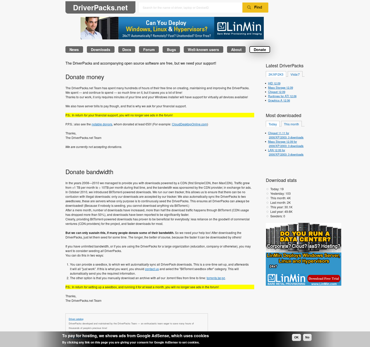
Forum (149, 49)
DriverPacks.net (100, 7)
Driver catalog (76, 319)
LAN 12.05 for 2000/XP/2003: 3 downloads (286, 152)
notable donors (102, 124)
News (74, 49)
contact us (152, 269)
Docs (126, 49)
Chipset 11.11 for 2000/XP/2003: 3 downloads (286, 135)
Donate (260, 49)
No (307, 337)
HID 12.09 (274, 83)
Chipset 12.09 (276, 92)
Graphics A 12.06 (279, 100)
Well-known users (203, 49)
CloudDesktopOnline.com (189, 124)
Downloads (100, 49)
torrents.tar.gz (216, 278)
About (236, 49)
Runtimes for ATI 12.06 (282, 96)
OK (296, 337)
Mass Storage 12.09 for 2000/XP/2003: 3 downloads (286, 143)
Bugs (171, 49)
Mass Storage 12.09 (280, 87)
